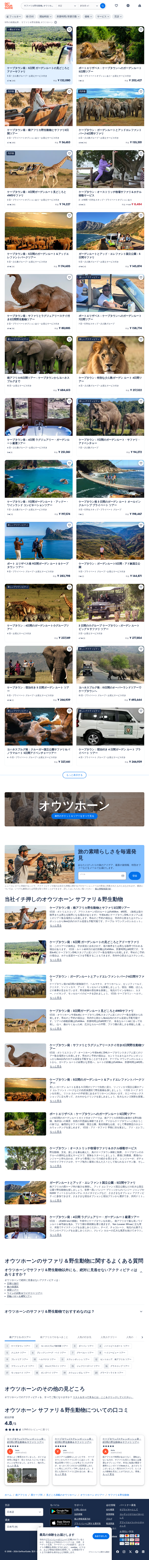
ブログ (109, 1519)
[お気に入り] (116, 5)
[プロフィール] (139, 5)
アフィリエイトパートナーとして (132, 1524)
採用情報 (110, 1514)
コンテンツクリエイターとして (132, 1516)
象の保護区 (13, 1286)
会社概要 (110, 1509)
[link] (39, 55)
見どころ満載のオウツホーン (61, 1495)
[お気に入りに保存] (69, 29)
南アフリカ (21, 1495)
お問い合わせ (80, 1509)
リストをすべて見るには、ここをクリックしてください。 (103, 1397)
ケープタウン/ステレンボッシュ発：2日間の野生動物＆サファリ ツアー (26, 1441)
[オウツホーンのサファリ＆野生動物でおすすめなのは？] (141, 1311)
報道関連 (110, 1523)
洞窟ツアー (13, 1290)
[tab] (20, 1337)
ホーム (8, 1495)
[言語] (128, 5)
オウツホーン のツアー (92, 1495)
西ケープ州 (36, 1495)
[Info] (55, 22)
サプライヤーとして (129, 1509)
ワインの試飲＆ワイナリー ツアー (24, 1293)
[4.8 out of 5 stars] (13, 1429)
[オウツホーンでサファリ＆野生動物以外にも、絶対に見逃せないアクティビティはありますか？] (141, 1272)
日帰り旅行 (13, 1283)
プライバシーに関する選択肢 (87, 1523)
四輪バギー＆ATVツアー (19, 1296)
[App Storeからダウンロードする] (61, 1523)
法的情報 (78, 1514)
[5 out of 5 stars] (26, 1446)
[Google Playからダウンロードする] (61, 1512)
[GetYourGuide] (9, 6)
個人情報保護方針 (103, 889)
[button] (39, 55)
